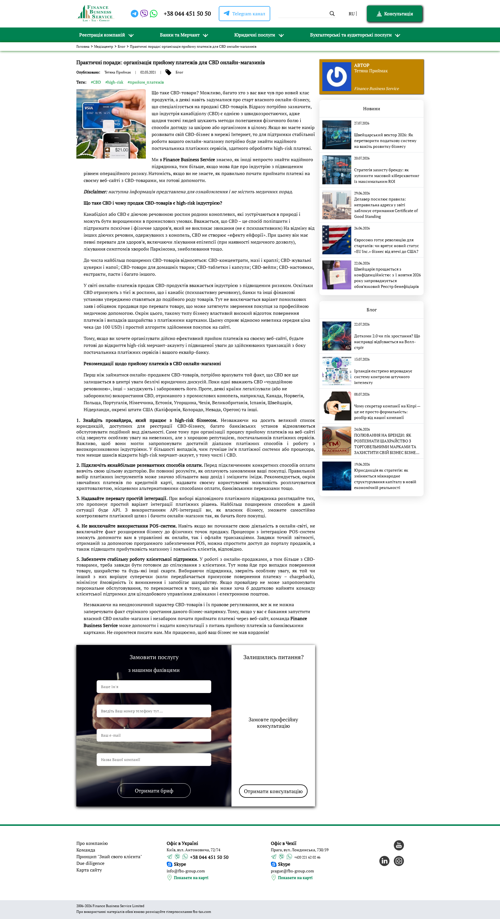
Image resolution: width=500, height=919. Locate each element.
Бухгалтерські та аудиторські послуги (351, 35)
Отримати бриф (154, 790)
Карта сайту (89, 870)
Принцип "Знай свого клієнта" (109, 856)
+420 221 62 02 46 (307, 857)
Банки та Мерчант (180, 35)
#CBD (96, 82)
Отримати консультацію (273, 791)
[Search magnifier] (332, 14)
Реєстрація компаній (102, 35)
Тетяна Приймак (117, 72)
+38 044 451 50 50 (187, 13)
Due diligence (90, 863)
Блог (121, 46)
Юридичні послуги (254, 35)
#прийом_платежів (146, 82)
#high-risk (114, 82)
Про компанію (92, 843)
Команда (85, 850)
